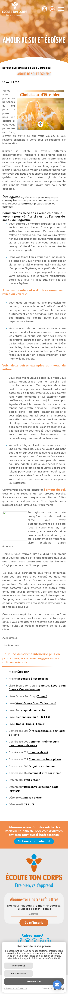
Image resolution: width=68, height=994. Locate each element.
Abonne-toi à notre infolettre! (34, 899)
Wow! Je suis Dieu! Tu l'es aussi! (35, 703)
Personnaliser (18, 973)
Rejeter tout (18, 965)
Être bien (23, 671)
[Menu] (61, 9)
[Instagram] (34, 941)
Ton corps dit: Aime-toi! (30, 710)
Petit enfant (32, 780)
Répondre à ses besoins (32, 678)
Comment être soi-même (44, 773)
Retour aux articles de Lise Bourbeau (26, 67)
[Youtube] (27, 941)
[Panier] (52, 8)
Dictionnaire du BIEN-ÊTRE (33, 717)
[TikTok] (48, 941)
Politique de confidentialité (46, 958)
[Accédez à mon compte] (46, 9)
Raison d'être (33, 797)
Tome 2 (42, 696)
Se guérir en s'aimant (43, 766)
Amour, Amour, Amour (29, 724)
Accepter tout (34, 981)
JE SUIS (29, 804)
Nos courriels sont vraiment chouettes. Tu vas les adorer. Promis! (34, 907)
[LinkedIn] (41, 941)
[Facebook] (20, 941)
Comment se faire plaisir (45, 759)
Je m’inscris (34, 922)
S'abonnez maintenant (34, 841)
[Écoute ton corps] (14, 9)
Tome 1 (42, 685)
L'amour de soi (38, 752)
